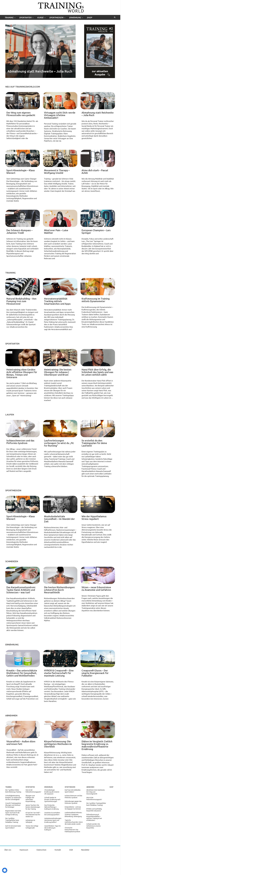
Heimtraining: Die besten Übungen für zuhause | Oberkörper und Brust (57, 372)
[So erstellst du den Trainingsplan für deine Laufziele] (98, 428)
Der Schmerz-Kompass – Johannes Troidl (19, 231)
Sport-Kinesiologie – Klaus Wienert (20, 171)
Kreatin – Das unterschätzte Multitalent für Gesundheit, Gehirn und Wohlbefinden (21, 673)
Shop (89, 17)
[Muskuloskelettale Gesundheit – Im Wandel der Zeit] (60, 504)
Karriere (9, 27)
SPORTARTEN (25, 17)
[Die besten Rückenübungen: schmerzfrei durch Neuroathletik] (60, 575)
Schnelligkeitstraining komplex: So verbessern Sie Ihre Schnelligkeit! (13, 797)
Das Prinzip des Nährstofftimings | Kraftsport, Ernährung (51, 807)
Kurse (40, 17)
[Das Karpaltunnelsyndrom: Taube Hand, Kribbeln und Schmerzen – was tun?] (22, 575)
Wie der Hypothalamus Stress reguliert (94, 517)
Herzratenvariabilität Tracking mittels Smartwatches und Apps (57, 301)
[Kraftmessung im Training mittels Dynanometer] (98, 286)
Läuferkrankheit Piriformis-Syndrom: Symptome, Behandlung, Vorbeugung (73, 814)
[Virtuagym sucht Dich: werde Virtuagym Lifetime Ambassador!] (60, 100)
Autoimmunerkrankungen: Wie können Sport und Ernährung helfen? (53, 820)
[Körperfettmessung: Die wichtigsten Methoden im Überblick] (60, 729)
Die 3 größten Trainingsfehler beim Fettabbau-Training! (12, 820)
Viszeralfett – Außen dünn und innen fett (20, 742)
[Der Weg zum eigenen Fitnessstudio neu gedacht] (22, 100)
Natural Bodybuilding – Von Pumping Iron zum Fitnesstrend (21, 301)
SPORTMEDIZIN (56, 17)
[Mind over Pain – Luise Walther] (60, 218)
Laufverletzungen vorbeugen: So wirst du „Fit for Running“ (59, 443)
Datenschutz (41, 850)
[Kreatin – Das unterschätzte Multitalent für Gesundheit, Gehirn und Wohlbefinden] (22, 658)
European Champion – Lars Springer (96, 231)
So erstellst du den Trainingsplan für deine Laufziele (94, 443)
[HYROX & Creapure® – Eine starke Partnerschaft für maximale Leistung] (60, 658)
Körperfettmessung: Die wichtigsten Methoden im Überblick (58, 744)
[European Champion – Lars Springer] (98, 218)
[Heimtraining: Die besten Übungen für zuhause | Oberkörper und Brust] (60, 357)
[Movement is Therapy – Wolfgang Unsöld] (60, 158)
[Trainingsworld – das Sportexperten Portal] (60, 7)
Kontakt (58, 850)
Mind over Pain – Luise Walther (56, 231)
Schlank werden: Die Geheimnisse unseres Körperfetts (93, 826)
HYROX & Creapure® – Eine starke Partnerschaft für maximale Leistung (59, 673)
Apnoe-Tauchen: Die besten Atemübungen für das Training (33, 807)
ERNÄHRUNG (75, 17)
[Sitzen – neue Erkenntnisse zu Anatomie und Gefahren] (98, 575)
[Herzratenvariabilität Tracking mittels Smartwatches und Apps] (60, 286)
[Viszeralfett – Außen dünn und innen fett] (22, 729)
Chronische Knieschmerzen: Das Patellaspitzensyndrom (72, 829)
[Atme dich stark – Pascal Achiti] (98, 158)
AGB (71, 850)
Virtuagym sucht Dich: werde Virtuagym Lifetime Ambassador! (59, 115)
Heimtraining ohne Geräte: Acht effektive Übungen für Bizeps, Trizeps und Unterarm (21, 373)
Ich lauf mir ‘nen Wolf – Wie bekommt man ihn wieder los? (33, 814)
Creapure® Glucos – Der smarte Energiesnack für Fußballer (95, 673)
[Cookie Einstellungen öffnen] (4, 872)
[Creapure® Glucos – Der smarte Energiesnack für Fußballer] (98, 658)
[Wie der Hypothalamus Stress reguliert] (98, 504)
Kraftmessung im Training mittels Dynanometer (96, 300)
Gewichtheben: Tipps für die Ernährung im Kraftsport (52, 828)
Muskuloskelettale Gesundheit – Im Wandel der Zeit (59, 519)
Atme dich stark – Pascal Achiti (95, 171)
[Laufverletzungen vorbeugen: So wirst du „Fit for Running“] (60, 428)
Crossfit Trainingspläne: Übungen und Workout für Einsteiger (13, 805)
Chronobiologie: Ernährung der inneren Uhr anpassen (51, 792)
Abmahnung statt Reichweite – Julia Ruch (39, 71)
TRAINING (9, 17)
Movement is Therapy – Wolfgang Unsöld (57, 171)
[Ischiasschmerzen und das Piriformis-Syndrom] (22, 428)
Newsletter (85, 850)
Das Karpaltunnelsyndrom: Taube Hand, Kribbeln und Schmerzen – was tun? (21, 590)
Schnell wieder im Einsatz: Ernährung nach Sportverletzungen (52, 799)
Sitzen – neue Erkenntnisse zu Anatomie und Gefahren (96, 588)
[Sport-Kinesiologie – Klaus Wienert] (22, 158)
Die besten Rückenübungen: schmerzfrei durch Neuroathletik (59, 590)
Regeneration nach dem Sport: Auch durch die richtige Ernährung (13, 812)
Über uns (7, 850)
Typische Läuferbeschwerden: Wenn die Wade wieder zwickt (74, 822)
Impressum (24, 850)
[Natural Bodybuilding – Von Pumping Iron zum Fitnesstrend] (22, 286)
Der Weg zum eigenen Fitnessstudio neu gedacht (20, 113)
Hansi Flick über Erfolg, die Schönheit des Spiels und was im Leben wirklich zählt (97, 372)
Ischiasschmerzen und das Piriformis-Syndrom (20, 441)
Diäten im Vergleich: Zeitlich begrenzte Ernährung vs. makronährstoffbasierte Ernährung (97, 745)
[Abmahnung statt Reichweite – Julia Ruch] (98, 100)
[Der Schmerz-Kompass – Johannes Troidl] (22, 218)
